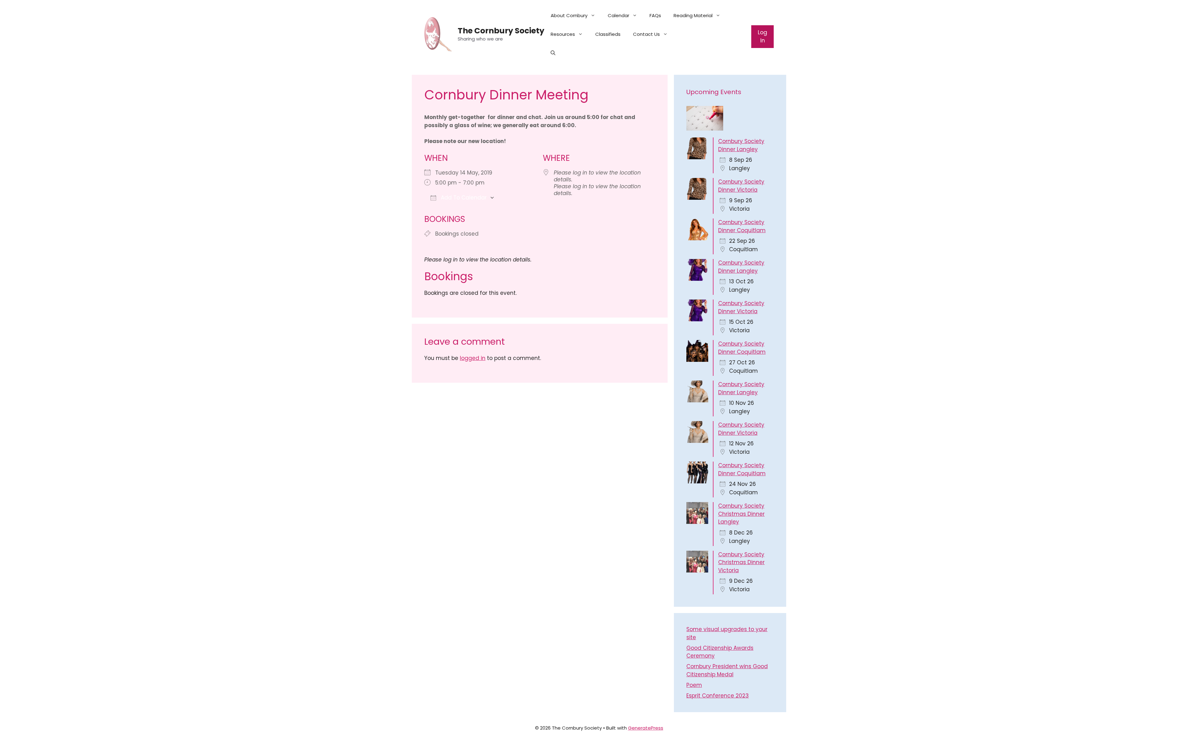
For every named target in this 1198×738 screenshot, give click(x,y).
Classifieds (608, 34)
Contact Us (646, 34)
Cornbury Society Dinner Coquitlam (742, 226)
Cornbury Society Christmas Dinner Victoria (741, 562)
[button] (553, 53)
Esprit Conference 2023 (717, 695)
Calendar (618, 15)
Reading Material (693, 15)
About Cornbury (569, 15)
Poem (694, 685)
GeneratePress (645, 728)
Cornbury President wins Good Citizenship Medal (727, 670)
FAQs (655, 15)
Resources (563, 34)
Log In (762, 36)
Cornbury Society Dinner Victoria (741, 186)
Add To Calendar (463, 197)
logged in (472, 358)
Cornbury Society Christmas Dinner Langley (741, 513)
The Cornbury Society (501, 30)
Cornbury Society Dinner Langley (741, 145)
